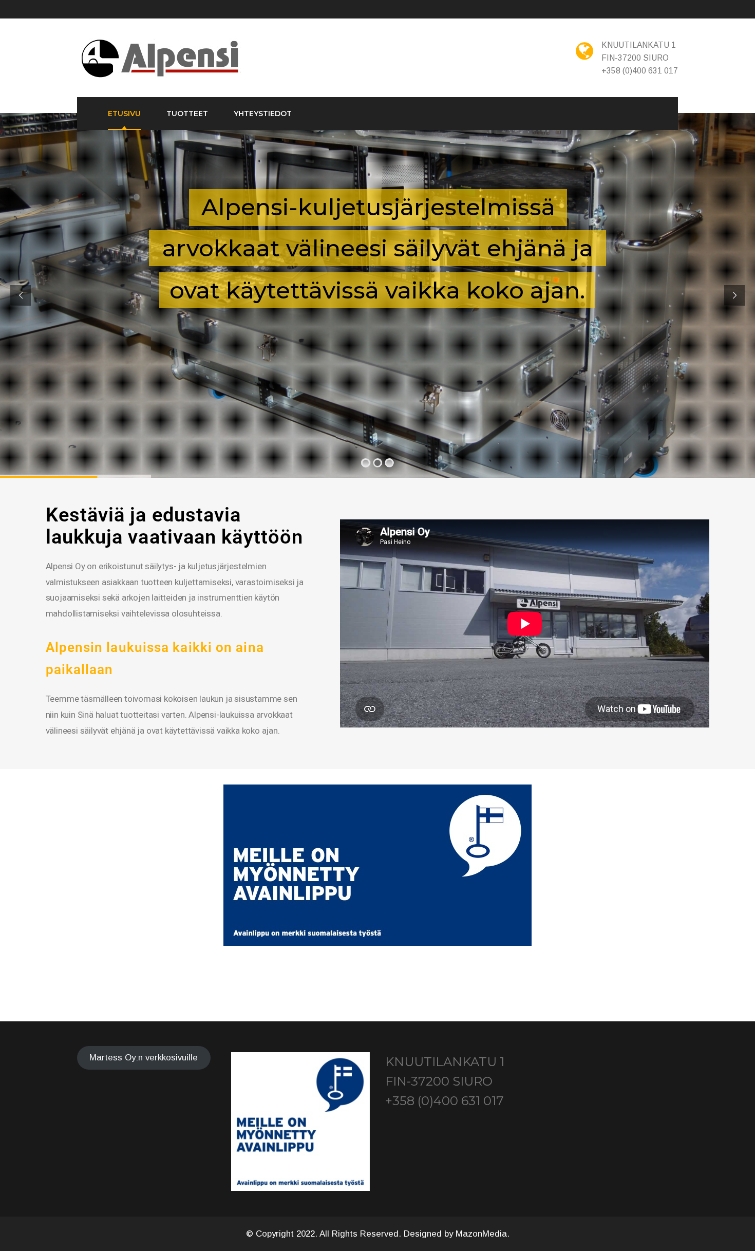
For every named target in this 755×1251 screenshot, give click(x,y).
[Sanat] (161, 59)
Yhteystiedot (263, 113)
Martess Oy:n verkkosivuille (143, 1058)
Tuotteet (187, 113)
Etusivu (124, 113)
